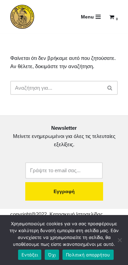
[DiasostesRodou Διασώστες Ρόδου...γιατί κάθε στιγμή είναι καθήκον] (22, 17)
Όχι (52, 254)
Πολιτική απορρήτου (88, 254)
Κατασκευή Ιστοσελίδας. (76, 214)
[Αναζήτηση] (110, 88)
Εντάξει (30, 254)
